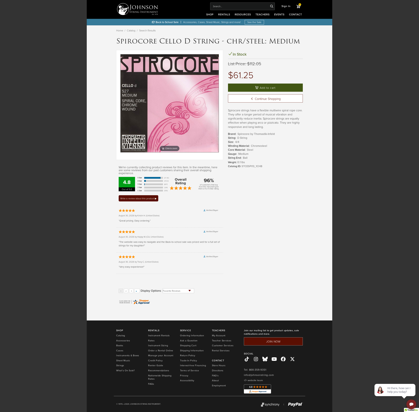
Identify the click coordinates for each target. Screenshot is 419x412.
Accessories (123, 340)
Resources (243, 14)
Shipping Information (192, 350)
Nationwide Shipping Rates (160, 377)
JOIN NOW (273, 341)
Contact (295, 14)
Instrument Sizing (158, 345)
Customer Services (222, 345)
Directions (217, 370)
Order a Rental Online (160, 350)
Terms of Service (189, 370)
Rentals (224, 14)
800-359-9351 (257, 370)
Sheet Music (123, 360)
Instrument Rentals (159, 335)
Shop (210, 14)
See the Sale (254, 22)
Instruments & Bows (127, 355)
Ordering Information (192, 335)
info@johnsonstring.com (259, 375)
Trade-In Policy (188, 360)
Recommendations (158, 370)
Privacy (184, 375)
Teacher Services (221, 340)
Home (119, 30)
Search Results (147, 30)
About (215, 380)
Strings (120, 365)
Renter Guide (155, 365)
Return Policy (187, 355)
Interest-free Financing (193, 365)
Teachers (262, 14)
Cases (119, 350)
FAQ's (215, 375)
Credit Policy (155, 360)
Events (279, 14)
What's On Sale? (125, 370)
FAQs (151, 384)
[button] (286, 6)
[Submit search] (272, 6)
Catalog (131, 30)
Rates (151, 340)
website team (255, 380)
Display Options (151, 290)
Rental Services (221, 350)
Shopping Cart (188, 345)
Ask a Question (189, 340)
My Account (218, 335)
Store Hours (219, 365)
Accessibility (187, 380)
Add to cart (267, 88)
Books (119, 345)
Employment (219, 385)
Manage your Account (160, 355)
